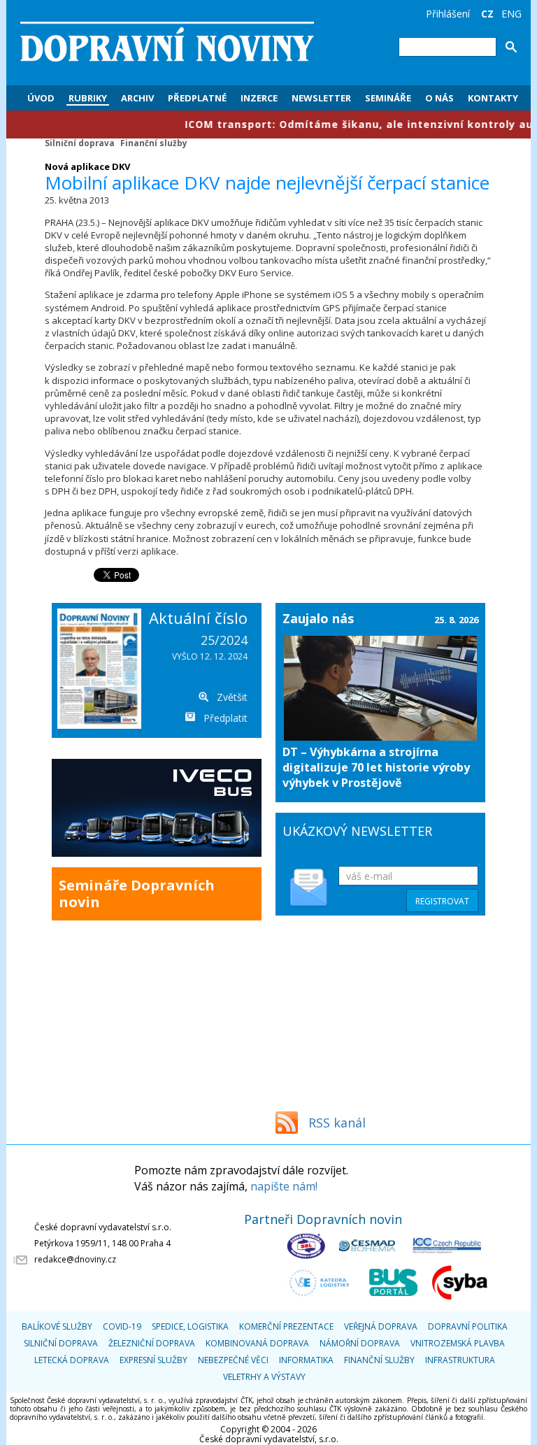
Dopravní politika (468, 1326)
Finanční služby (153, 142)
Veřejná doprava (380, 1326)
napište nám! (283, 1186)
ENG (511, 13)
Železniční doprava (151, 1343)
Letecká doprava (71, 1360)
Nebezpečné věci (233, 1360)
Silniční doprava (80, 142)
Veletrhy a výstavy (264, 1377)
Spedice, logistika (190, 1326)
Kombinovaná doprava (257, 1343)
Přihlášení (448, 13)
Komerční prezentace (286, 1326)
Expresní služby (153, 1360)
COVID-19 (122, 1326)
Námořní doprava (360, 1343)
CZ (487, 13)
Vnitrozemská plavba (457, 1343)
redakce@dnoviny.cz (75, 1259)
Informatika (306, 1360)
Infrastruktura (460, 1360)
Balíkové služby (57, 1326)
